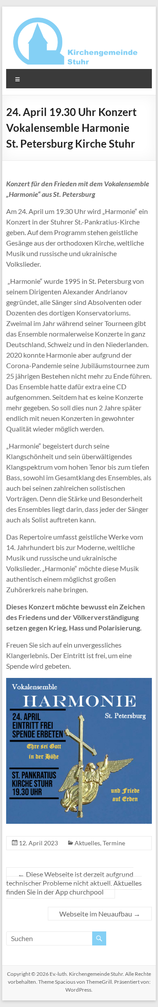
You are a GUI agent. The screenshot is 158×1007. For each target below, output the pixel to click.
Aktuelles (87, 843)
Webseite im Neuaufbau (99, 913)
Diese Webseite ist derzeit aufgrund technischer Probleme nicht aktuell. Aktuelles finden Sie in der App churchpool (74, 883)
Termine (114, 843)
